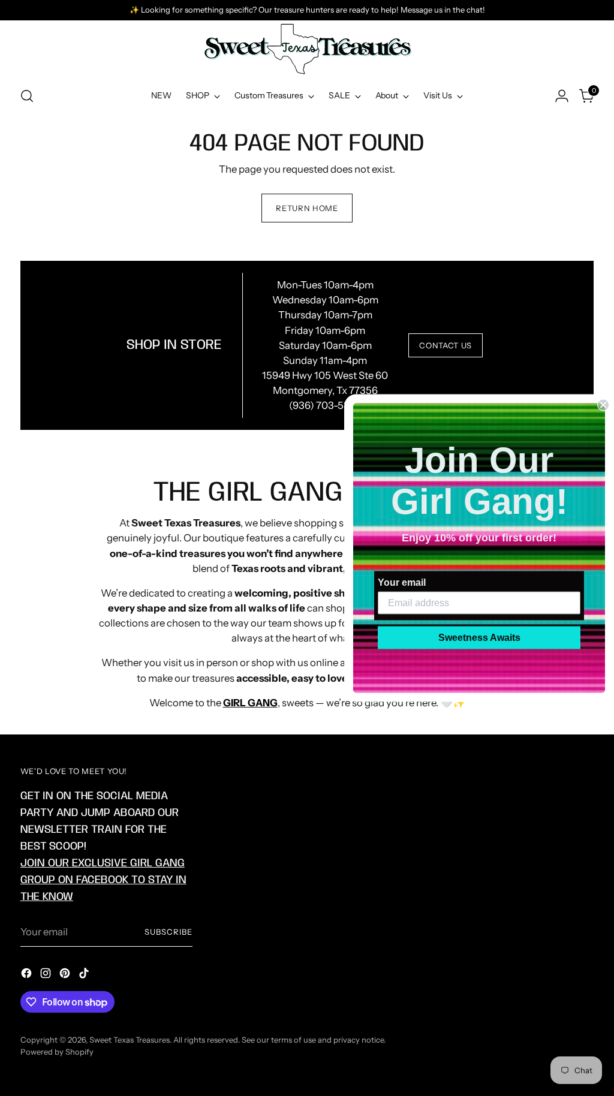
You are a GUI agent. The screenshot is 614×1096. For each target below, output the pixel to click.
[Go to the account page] (562, 96)
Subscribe (168, 932)
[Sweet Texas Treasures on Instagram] (47, 975)
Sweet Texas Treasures (129, 1039)
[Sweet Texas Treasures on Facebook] (27, 975)
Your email (402, 582)
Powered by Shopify (57, 1051)
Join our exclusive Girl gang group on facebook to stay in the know (103, 879)
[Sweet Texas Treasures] (307, 49)
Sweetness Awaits (479, 638)
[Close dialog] (603, 405)
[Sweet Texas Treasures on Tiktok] (85, 975)
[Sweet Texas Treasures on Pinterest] (66, 975)
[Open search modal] (27, 96)
